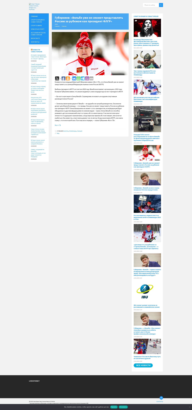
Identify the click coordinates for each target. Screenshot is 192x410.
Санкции (79, 131)
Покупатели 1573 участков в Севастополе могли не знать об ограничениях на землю (38, 100)
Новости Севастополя (36, 51)
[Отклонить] (189, 407)
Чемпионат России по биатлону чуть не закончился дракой (147, 357)
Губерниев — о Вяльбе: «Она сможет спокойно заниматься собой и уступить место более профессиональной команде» (147, 331)
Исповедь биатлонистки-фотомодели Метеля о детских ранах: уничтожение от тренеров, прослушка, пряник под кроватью (146, 42)
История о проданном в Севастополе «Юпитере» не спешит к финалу (39, 56)
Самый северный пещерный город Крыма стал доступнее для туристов (38, 67)
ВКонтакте (35, 38)
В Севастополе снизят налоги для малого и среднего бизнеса (38, 142)
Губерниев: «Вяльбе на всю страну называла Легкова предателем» (146, 189)
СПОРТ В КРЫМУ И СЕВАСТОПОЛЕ (37, 21)
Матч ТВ (58, 125)
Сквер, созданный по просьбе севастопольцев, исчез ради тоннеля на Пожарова (38, 153)
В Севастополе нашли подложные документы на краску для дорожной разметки (38, 111)
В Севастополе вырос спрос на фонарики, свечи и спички (37, 121)
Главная (57, 26)
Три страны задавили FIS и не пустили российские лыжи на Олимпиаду (145, 73)
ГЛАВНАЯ (34, 16)
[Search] (161, 5)
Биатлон (65, 131)
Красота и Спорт (37, 29)
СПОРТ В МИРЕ (36, 25)
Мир (58, 133)
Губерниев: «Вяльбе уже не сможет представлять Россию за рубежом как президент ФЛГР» (147, 165)
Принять (114, 407)
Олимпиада (72, 131)
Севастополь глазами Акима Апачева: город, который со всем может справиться (38, 131)
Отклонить (123, 407)
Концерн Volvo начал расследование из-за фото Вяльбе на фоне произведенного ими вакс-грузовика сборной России (147, 137)
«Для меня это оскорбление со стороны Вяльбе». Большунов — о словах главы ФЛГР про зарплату (146, 246)
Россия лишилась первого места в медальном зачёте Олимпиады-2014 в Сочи (147, 217)
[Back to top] (161, 398)
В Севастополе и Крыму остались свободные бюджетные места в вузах (38, 89)
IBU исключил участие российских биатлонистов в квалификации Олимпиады (146, 99)
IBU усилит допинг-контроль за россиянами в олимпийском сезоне (147, 306)
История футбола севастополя (38, 34)
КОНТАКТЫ (35, 42)
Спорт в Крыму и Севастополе (146, 16)
